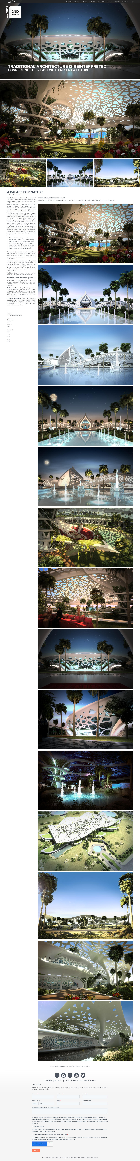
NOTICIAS (76, 1)
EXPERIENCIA (84, 1)
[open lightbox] (85, 234)
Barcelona (50, 1087)
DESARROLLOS (101, 1)
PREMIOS (109, 1)
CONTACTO (125, 1)
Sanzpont (69, 1)
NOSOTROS (117, 1)
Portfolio (92, 1)
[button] (131, 1)
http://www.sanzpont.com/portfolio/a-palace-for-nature (73, 1066)
